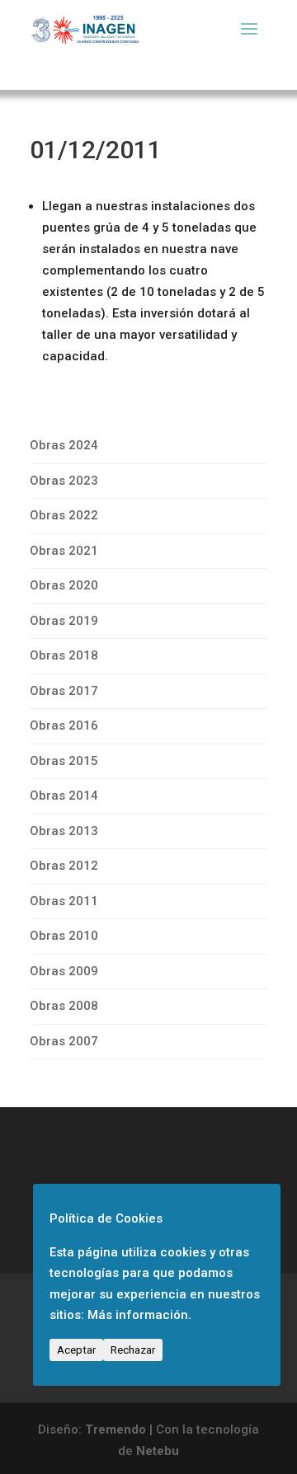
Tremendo (115, 1429)
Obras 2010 (64, 935)
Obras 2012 (64, 865)
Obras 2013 (64, 831)
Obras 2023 (64, 480)
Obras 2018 (64, 655)
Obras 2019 (64, 620)
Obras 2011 (64, 901)
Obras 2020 (64, 585)
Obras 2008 (64, 1005)
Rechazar (133, 1350)
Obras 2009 (64, 971)
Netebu (157, 1450)
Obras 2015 (64, 760)
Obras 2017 (64, 690)
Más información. (139, 1314)
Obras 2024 (64, 445)
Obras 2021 (64, 550)
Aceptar (76, 1350)
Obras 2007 (64, 1041)
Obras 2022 (64, 515)
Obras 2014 (64, 795)
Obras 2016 (64, 725)
